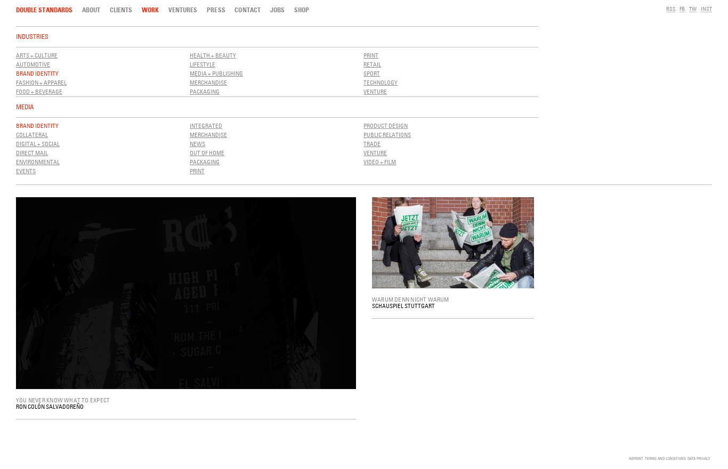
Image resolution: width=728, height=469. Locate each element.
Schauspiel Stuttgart (403, 305)
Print (370, 55)
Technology (380, 82)
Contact (247, 10)
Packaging (205, 91)
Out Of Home (207, 152)
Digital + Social (38, 143)
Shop (301, 10)
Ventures (183, 10)
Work (150, 10)
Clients (121, 10)
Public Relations (387, 134)
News (197, 143)
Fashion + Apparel (41, 82)
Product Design (385, 125)
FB (682, 8)
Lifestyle (202, 64)
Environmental (38, 161)
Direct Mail (32, 152)
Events (26, 170)
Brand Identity (37, 73)
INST (706, 8)
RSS (671, 8)
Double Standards (44, 10)
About (91, 10)
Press (216, 10)
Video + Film (379, 161)
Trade (372, 143)
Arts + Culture (37, 55)
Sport (371, 73)
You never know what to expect (63, 400)
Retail (372, 64)
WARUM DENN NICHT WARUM (410, 299)
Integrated (206, 125)
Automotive (33, 64)
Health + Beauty (213, 55)
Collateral (32, 134)
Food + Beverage (39, 91)
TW (693, 8)
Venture (375, 91)
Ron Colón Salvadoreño (50, 406)
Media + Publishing (216, 73)
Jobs (277, 10)
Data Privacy (698, 458)
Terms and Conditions (665, 458)
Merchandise (208, 82)
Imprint (636, 458)
